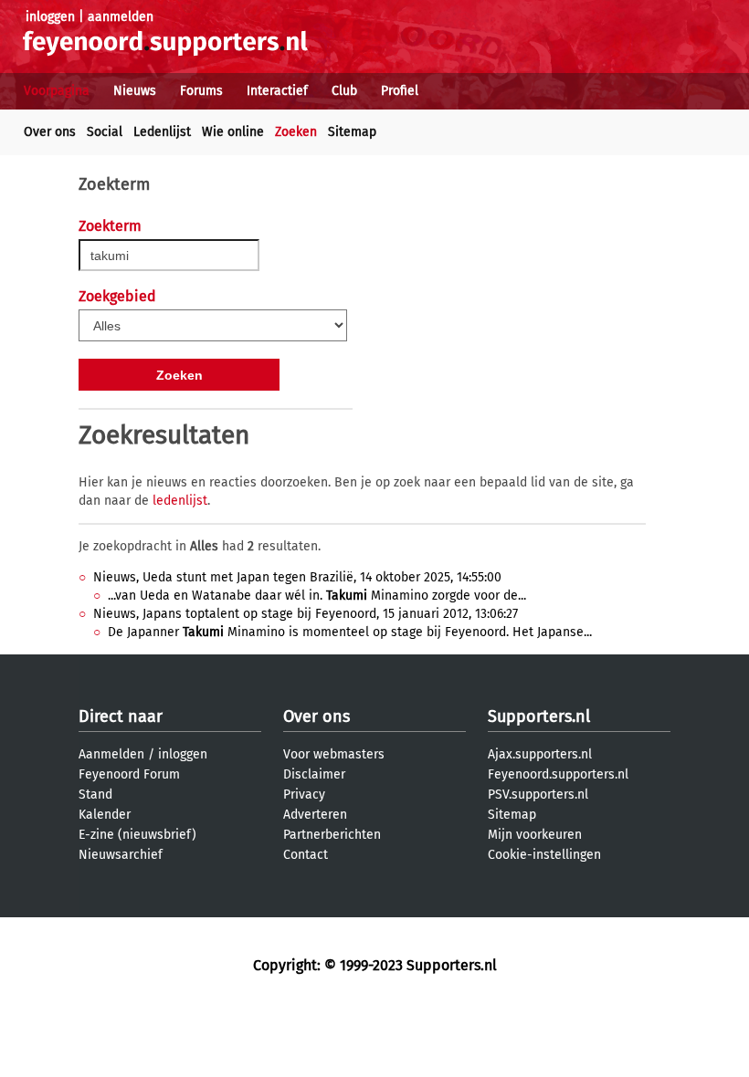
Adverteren (315, 814)
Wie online (233, 132)
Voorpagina (57, 91)
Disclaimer (314, 774)
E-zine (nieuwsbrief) (137, 834)
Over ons (50, 132)
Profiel (399, 91)
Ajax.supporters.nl (540, 754)
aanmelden (120, 17)
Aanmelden (111, 754)
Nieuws (134, 91)
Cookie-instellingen (544, 855)
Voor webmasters (334, 754)
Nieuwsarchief (121, 855)
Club (344, 91)
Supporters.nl (539, 716)
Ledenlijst (162, 132)
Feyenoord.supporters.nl (558, 774)
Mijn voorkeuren (535, 834)
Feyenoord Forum (129, 774)
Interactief (277, 91)
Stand (95, 794)
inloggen (50, 17)
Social (104, 132)
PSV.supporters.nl (538, 794)
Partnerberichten (332, 834)
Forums (201, 91)
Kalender (105, 814)
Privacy (304, 794)
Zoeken (296, 132)
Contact (305, 855)
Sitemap (352, 132)
